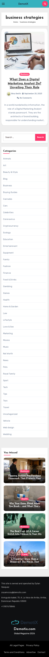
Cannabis (7, 199)
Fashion (7, 266)
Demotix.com (24, 629)
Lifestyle (7, 320)
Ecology (7, 232)
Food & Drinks (9, 279)
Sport (5, 380)
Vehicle (6, 421)
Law (5, 313)
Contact (41, 652)
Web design (8, 427)
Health (6, 300)
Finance (7, 273)
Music (6, 347)
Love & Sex (8, 327)
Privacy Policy (32, 645)
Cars (5, 206)
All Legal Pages (17, 645)
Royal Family (9, 374)
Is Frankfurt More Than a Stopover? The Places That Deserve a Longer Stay (24, 562)
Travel (6, 407)
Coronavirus (9, 219)
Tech (5, 387)
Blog (5, 179)
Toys (5, 400)
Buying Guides (10, 192)
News (5, 360)
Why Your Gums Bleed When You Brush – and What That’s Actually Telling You (24, 506)
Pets (5, 367)
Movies (6, 340)
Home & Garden (10, 306)
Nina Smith (16, 94)
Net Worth (8, 353)
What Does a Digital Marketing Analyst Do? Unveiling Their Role (24, 83)
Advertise (31, 652)
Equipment (8, 253)
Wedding (7, 434)
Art (4, 165)
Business (24, 74)
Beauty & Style (10, 172)
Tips (5, 394)
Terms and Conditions (14, 652)
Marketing (8, 333)
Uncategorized (10, 414)
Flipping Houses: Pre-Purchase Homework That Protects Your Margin (24, 478)
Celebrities (8, 212)
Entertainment (10, 246)
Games (6, 293)
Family (6, 259)
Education (8, 239)
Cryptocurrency (10, 226)
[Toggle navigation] (3, 3)
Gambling (7, 286)
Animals (7, 158)
